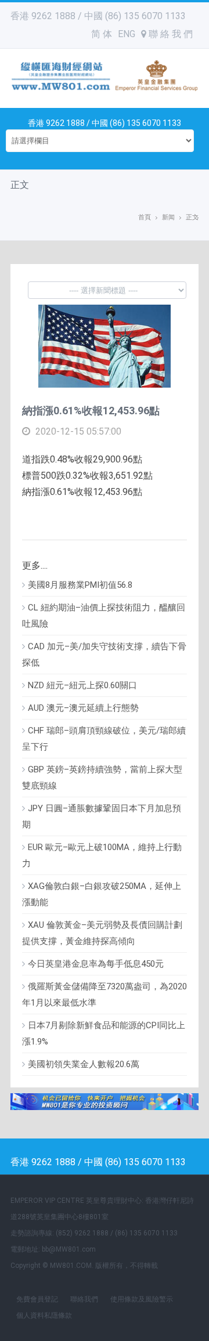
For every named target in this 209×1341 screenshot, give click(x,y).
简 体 (101, 33)
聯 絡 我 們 (169, 33)
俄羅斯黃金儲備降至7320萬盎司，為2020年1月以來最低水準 (104, 994)
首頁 (144, 217)
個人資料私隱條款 (44, 1315)
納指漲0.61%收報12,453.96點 (91, 410)
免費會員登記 (37, 1299)
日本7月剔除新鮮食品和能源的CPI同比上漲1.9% (103, 1033)
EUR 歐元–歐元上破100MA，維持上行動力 (102, 855)
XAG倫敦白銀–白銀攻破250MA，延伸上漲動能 (101, 894)
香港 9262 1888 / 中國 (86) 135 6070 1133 (98, 15)
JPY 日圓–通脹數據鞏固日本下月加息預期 (101, 816)
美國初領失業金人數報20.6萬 (83, 1064)
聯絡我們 (84, 1299)
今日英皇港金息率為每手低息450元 (96, 964)
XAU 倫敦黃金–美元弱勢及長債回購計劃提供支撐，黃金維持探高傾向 (102, 933)
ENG (126, 33)
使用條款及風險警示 (141, 1299)
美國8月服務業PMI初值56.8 (80, 585)
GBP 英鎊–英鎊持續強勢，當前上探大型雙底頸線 (102, 777)
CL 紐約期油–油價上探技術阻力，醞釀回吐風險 (103, 615)
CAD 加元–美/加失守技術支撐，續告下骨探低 (104, 654)
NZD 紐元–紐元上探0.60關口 (82, 685)
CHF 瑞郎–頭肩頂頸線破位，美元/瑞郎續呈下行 (104, 738)
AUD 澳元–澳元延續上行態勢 (83, 708)
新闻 (168, 217)
